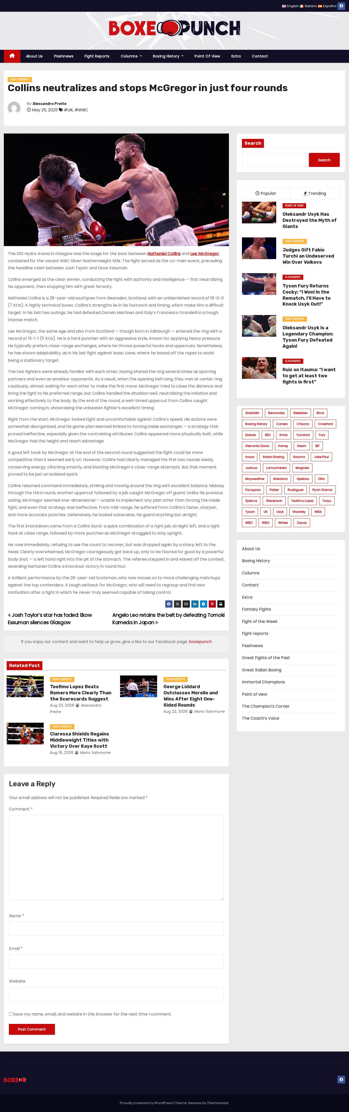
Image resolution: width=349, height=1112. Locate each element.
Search (253, 143)
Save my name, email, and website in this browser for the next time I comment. (92, 1014)
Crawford (325, 424)
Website (17, 981)
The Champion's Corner (266, 706)
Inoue (249, 457)
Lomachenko (276, 468)
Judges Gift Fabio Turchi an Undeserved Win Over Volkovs (308, 256)
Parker (274, 490)
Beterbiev (301, 413)
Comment (21, 809)
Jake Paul (321, 457)
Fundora (303, 435)
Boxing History (167, 56)
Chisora (303, 424)
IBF (317, 446)
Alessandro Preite (49, 104)
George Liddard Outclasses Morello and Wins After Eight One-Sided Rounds (191, 696)
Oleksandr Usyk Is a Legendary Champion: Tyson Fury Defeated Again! (308, 337)
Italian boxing (273, 457)
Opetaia (303, 479)
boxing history (256, 424)
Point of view (207, 56)
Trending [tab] (316, 193)
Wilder (283, 523)
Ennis (284, 435)
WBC (249, 523)
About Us (34, 56)
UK (265, 512)
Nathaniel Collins (164, 254)
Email (16, 948)
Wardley (299, 512)
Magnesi (302, 468)
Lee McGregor (204, 254)
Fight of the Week (259, 621)
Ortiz (321, 479)
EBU (268, 435)
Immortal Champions (263, 682)
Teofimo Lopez (302, 501)
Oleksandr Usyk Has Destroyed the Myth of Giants (310, 220)
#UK (68, 110)
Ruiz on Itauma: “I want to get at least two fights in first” (309, 376)
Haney (283, 446)
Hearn (301, 446)
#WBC (81, 110)
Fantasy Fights (256, 609)
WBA (318, 512)
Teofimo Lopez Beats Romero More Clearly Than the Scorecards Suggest (80, 693)
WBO (265, 523)
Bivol (320, 413)
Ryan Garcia (322, 490)
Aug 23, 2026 (62, 705)
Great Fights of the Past (266, 658)
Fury (322, 435)
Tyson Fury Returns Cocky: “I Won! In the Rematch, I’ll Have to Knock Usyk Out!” (307, 295)
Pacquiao (253, 490)
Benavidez (276, 413)
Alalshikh (252, 413)
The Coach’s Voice (260, 718)
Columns (130, 56)
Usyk (280, 512)
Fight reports (97, 56)
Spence (251, 501)
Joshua (251, 468)
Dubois (250, 435)
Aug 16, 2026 (61, 752)
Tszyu (326, 501)
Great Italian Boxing (261, 670)
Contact (260, 56)
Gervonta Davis (257, 446)
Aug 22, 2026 (176, 711)
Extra (236, 56)
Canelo (282, 424)
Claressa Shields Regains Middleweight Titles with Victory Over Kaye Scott (79, 740)
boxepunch (200, 642)
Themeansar (218, 1103)
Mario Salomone (209, 711)
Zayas (302, 523)
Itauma (299, 457)
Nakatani (280, 479)
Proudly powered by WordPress (146, 1103)
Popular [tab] (268, 193)
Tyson (250, 512)
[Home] (12, 56)
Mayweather (254, 479)
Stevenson (274, 501)
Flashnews (64, 56)
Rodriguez (296, 490)
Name (16, 916)
